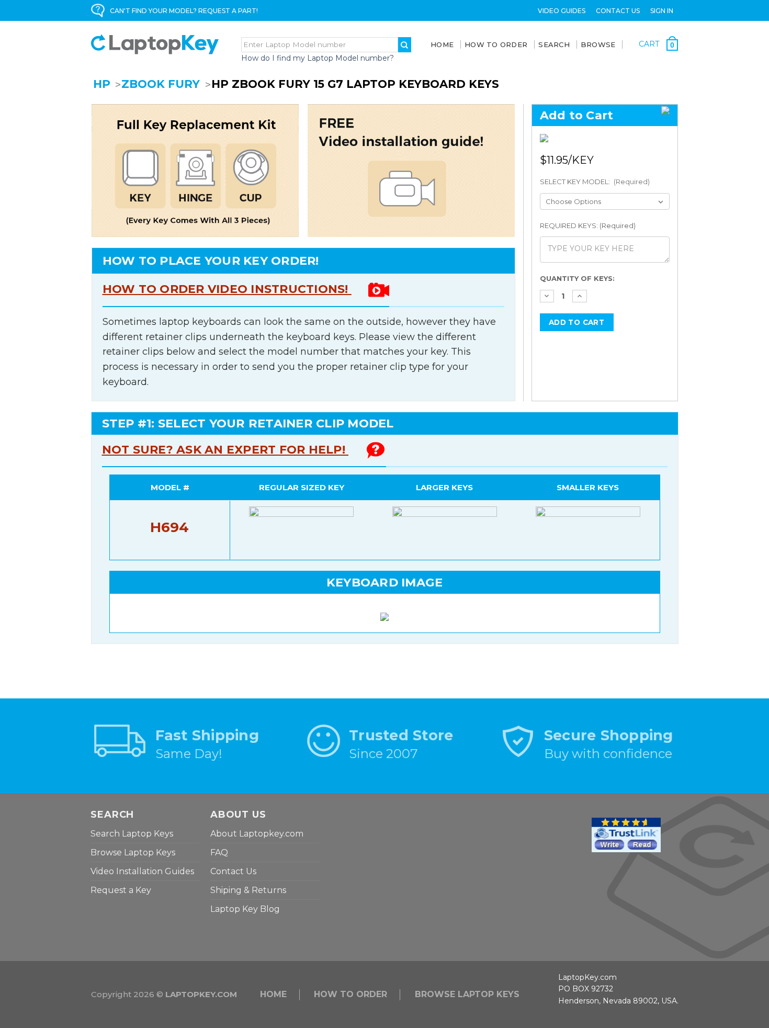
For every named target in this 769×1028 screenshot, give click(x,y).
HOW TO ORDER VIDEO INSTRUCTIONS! (227, 289)
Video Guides (561, 11)
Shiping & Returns (248, 890)
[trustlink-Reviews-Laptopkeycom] (626, 834)
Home (442, 44)
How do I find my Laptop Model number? (317, 58)
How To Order (496, 44)
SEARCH (554, 44)
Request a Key (121, 890)
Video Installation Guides (142, 871)
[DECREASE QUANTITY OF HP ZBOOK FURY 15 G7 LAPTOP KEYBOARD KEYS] (547, 296)
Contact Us (618, 11)
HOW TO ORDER (350, 994)
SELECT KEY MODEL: (595, 181)
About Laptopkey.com (256, 834)
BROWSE (598, 44)
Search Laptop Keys (132, 834)
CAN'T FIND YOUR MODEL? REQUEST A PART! (184, 11)
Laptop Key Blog (245, 909)
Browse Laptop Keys (133, 852)
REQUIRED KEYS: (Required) (588, 225)
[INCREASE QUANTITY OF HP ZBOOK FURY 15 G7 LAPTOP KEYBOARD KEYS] (579, 296)
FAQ (219, 852)
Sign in (661, 11)
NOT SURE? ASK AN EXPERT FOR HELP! (225, 450)
